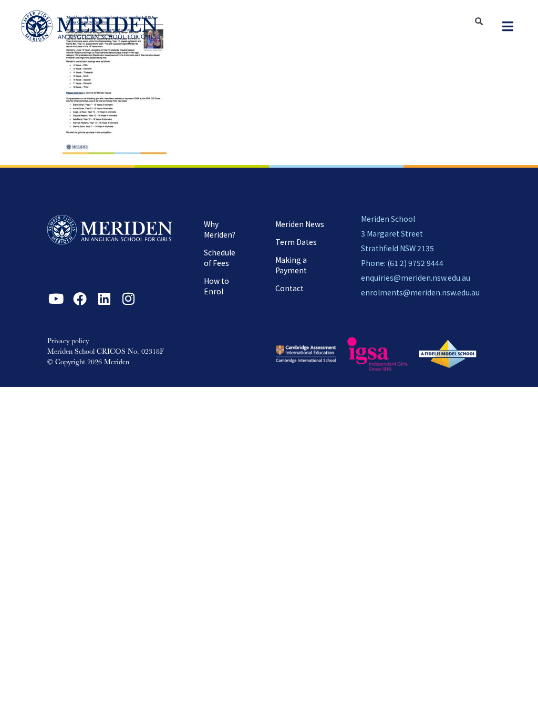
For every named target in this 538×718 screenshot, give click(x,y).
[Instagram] (128, 298)
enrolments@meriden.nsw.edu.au (420, 292)
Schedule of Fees (219, 257)
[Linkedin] (104, 298)
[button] (508, 26)
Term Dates (296, 242)
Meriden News (299, 224)
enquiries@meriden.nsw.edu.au (415, 277)
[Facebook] (80, 298)
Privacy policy (68, 341)
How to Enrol (216, 285)
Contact (289, 288)
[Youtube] (56, 298)
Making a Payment (291, 264)
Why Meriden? (219, 229)
